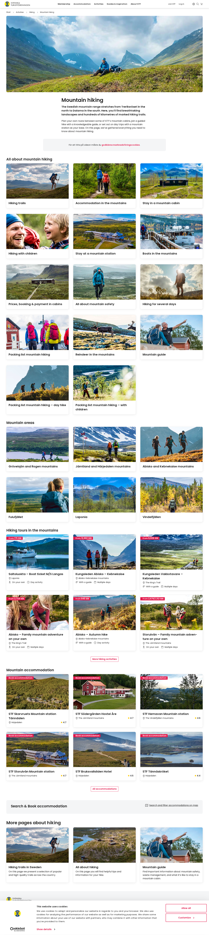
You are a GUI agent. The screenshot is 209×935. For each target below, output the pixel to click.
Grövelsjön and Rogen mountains (33, 466)
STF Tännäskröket (156, 771)
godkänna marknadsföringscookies (121, 144)
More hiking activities (104, 659)
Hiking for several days (159, 304)
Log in (181, 4)
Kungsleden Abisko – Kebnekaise (100, 574)
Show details (44, 929)
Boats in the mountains (160, 254)
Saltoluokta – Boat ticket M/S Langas (36, 574)
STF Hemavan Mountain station (166, 714)
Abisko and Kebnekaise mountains (168, 466)
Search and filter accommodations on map (173, 805)
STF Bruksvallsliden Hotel (94, 771)
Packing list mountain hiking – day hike (37, 405)
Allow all (186, 908)
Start (8, 12)
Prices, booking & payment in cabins (35, 304)
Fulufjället (16, 517)
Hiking (32, 12)
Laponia (81, 517)
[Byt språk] (194, 4)
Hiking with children (23, 254)
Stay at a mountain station (96, 254)
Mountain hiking (47, 12)
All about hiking (87, 867)
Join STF (171, 4)
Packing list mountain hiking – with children (101, 407)
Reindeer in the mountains (95, 354)
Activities (20, 12)
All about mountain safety (95, 304)
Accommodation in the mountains (101, 203)
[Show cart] (202, 4)
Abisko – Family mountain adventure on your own (36, 637)
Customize (184, 917)
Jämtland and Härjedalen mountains (103, 466)
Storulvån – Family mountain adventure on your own (170, 637)
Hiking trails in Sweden (25, 867)
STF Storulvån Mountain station (31, 771)
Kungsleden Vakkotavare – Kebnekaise (163, 576)
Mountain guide (154, 354)
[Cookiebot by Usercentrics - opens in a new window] (17, 929)
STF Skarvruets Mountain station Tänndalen (32, 716)
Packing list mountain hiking (29, 354)
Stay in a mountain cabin (161, 203)
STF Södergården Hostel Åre (96, 714)
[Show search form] (198, 4)
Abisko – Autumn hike (92, 635)
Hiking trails (17, 203)
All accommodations (105, 788)
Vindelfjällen (152, 517)
